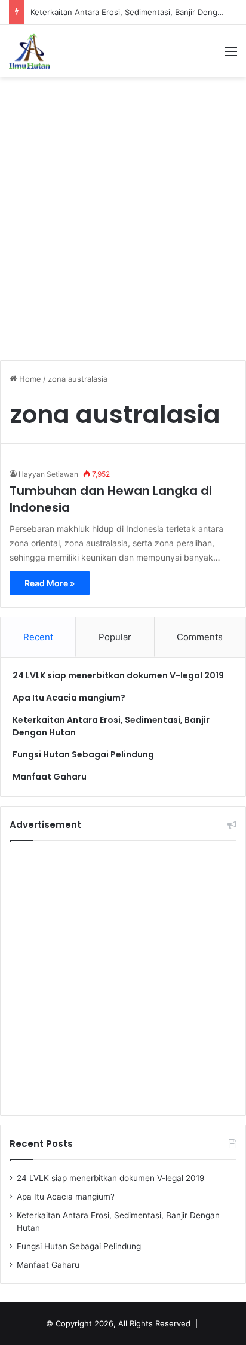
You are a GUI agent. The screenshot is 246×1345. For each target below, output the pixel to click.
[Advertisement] (123, 212)
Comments (200, 637)
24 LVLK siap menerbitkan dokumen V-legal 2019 (118, 675)
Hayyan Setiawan (48, 474)
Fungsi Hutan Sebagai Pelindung (83, 754)
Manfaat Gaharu (50, 777)
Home (29, 379)
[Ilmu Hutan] (29, 51)
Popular (115, 637)
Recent (38, 637)
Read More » (49, 583)
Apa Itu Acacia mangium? (69, 698)
